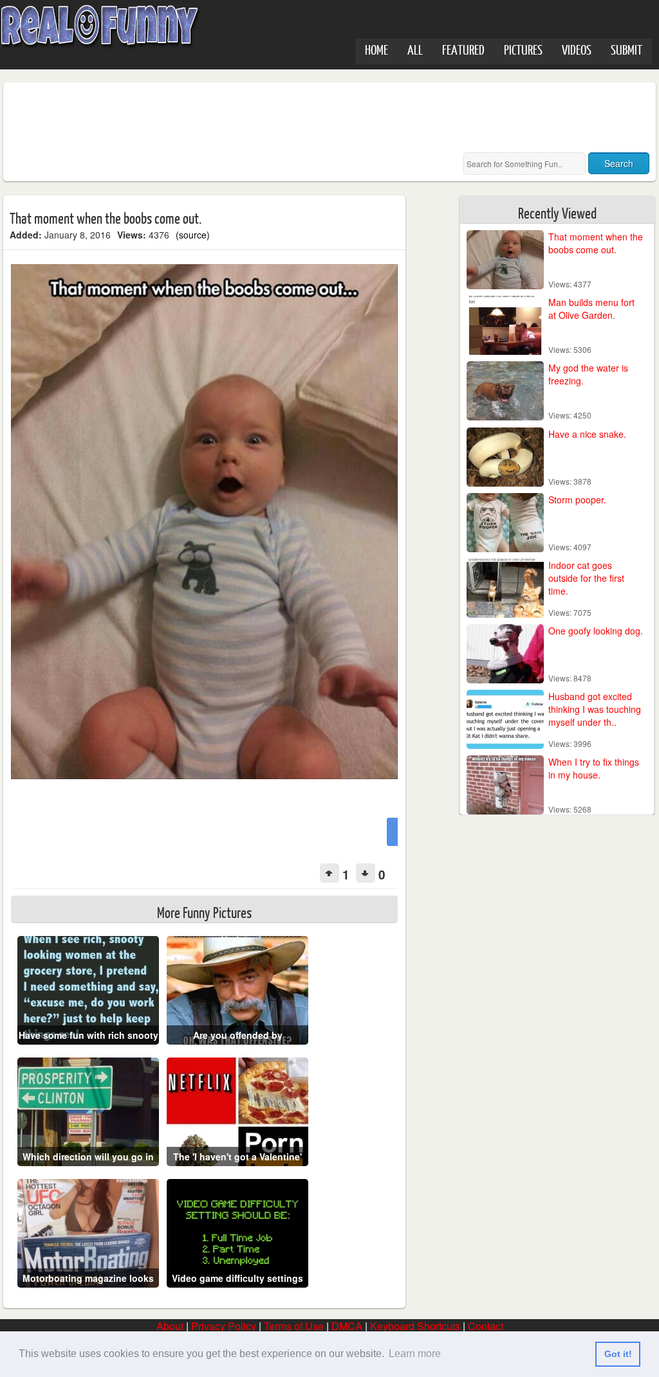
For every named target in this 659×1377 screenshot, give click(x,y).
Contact (485, 1325)
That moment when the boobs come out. (595, 243)
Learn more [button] (415, 1353)
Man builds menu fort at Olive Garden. (591, 308)
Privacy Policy (223, 1325)
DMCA (346, 1325)
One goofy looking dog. (595, 630)
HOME (376, 49)
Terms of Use (294, 1325)
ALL (415, 49)
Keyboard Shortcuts (415, 1325)
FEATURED (463, 49)
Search (618, 163)
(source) (193, 234)
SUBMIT (626, 49)
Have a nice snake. (587, 434)
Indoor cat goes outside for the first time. (586, 578)
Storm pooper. (577, 499)
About (169, 1325)
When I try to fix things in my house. (593, 768)
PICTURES (523, 49)
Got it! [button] (618, 1354)
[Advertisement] (244, 118)
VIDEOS (576, 49)
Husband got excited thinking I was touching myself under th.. (594, 709)
